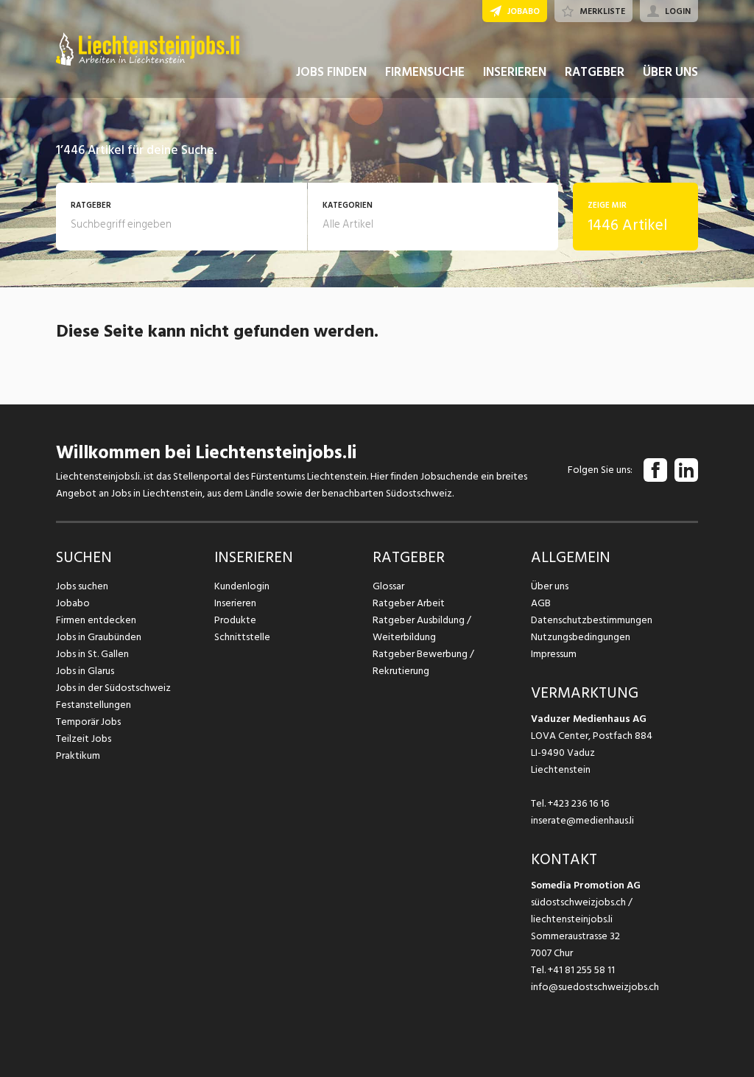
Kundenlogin (241, 586)
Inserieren (235, 602)
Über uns (549, 586)
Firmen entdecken (96, 619)
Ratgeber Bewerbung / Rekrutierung (423, 662)
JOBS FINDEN (331, 72)
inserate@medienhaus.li (582, 820)
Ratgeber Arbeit (409, 602)
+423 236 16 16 (578, 803)
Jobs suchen (82, 586)
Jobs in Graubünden (98, 636)
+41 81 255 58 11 (581, 969)
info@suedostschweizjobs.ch (595, 986)
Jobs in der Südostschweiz (113, 687)
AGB (541, 602)
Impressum (554, 653)
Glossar (388, 586)
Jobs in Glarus (85, 670)
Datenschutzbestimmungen (591, 619)
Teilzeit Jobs (83, 738)
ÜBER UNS (670, 72)
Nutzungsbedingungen (580, 636)
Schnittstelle (242, 636)
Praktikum (78, 755)
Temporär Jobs (88, 721)
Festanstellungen (93, 704)
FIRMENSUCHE (425, 72)
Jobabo (73, 602)
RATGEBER (594, 72)
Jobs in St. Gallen (92, 653)
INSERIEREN (514, 72)
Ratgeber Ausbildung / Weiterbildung (422, 628)
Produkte (235, 619)
